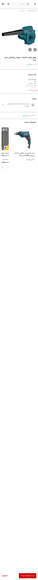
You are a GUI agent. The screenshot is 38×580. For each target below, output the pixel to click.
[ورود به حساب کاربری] (8, 4)
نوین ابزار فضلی (32, 11)
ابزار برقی (22, 11)
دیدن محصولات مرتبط (28, 576)
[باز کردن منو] (34, 4)
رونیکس (30, 64)
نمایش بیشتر (34, 90)
